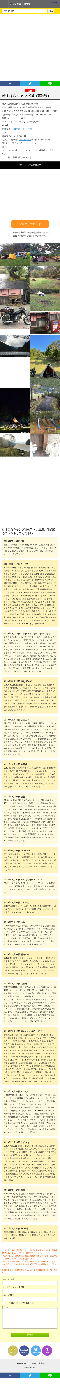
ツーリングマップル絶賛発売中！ (30, 164)
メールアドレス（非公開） (14, 1287)
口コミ (5, 1306)
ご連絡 (33, 1363)
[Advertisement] (30, 47)
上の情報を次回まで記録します (19, 1302)
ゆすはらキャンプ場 (23, 128)
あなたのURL (8, 1295)
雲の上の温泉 (25, 139)
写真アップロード (30, 224)
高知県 (27, 3)
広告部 (42, 1363)
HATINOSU (22, 1363)
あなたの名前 (8, 1279)
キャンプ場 (15, 3)
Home (4, 4)
